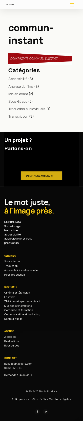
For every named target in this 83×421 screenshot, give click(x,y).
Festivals (10, 297)
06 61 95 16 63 (13, 368)
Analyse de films (20, 86)
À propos (10, 336)
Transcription (18, 116)
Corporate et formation (18, 310)
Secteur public (13, 318)
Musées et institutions (18, 305)
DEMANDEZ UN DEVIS (39, 175)
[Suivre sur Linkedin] (46, 412)
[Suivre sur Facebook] (37, 412)
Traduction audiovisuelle (27, 109)
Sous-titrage (17, 101)
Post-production (14, 274)
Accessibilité (17, 79)
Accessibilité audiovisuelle (21, 270)
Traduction (11, 266)
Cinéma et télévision (17, 292)
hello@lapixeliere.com (18, 363)
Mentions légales (60, 399)
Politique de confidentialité (29, 399)
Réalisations (12, 341)
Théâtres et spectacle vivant (22, 301)
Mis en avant (18, 94)
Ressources (11, 345)
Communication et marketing (22, 314)
